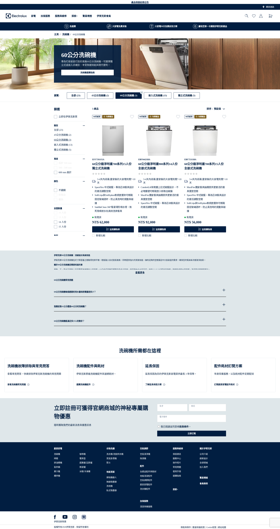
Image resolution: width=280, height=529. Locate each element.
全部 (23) (58, 130)
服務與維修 (61, 16)
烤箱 (56, 458)
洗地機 (109, 486)
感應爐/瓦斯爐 (85, 463)
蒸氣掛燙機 (111, 458)
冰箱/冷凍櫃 (84, 471)
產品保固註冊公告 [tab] (140, 2)
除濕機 (143, 458)
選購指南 (177, 476)
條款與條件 (186, 527)
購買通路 (270, 7)
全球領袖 (204, 463)
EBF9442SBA (144, 159)
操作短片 (177, 463)
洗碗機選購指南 (87, 72)
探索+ (75, 16)
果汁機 (57, 471)
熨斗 (108, 463)
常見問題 (177, 467)
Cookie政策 (211, 527)
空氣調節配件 (146, 480)
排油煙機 (58, 463)
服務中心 (177, 458)
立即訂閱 (192, 433)
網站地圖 (222, 527)
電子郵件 (163, 417)
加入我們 (204, 467)
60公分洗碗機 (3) (62, 140)
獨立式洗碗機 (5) (62, 150)
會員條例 (204, 483)
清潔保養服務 (146, 507)
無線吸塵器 (111, 482)
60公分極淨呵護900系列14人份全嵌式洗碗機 (158, 166)
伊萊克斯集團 (60, 522)
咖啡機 (82, 454)
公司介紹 (204, 454)
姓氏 (193, 406)
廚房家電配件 (146, 484)
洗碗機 (65, 34)
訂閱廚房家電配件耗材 (224, 385)
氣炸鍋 (57, 467)
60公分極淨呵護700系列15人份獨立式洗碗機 (112, 166)
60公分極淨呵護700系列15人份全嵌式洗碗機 (204, 166)
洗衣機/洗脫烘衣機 (114, 454)
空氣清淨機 (145, 454)
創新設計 (204, 458)
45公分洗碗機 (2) (62, 135)
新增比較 (100, 235)
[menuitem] (33, 15)
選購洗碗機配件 (83, 385)
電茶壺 (82, 458)
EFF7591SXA (98, 159)
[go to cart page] (270, 16)
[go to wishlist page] (254, 16)
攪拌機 (57, 476)
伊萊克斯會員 (104, 16)
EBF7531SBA (190, 159)
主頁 (56, 34)
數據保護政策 (198, 527)
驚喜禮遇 (87, 16)
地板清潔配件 (146, 476)
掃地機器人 (111, 477)
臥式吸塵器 (111, 490)
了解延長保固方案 (153, 385)
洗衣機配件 (145, 489)
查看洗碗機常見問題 (16, 385)
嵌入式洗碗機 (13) (63, 145)
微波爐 (82, 467)
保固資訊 (177, 454)
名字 (161, 406)
